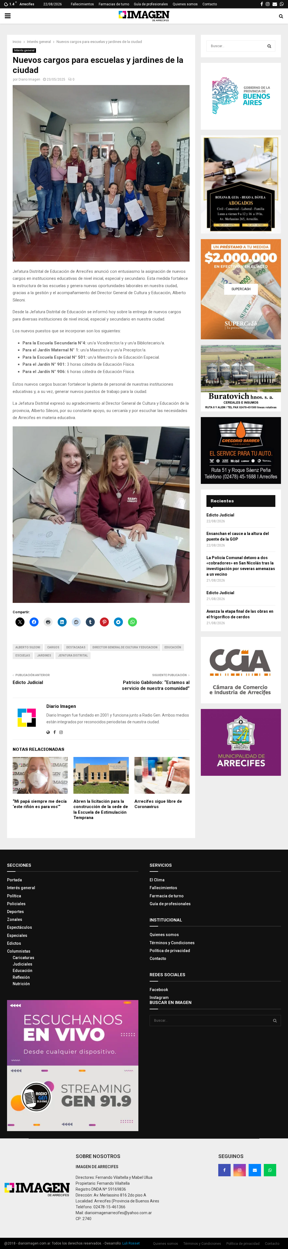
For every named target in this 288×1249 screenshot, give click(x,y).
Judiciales (22, 964)
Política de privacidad (170, 950)
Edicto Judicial (28, 682)
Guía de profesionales (151, 4)
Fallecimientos (82, 4)
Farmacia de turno (167, 896)
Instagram (159, 997)
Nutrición (21, 984)
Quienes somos (185, 4)
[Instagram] (239, 1170)
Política (14, 896)
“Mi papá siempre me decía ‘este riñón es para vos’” (40, 804)
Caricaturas (23, 957)
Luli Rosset (131, 1243)
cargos (53, 647)
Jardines (44, 655)
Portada (14, 880)
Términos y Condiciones (172, 943)
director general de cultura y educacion (125, 647)
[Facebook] (224, 1170)
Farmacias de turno (114, 4)
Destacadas (76, 647)
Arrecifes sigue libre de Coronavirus (158, 804)
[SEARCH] (269, 46)
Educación (173, 647)
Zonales (14, 919)
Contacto (209, 4)
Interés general (24, 50)
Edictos (14, 943)
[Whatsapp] (270, 1170)
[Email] (255, 1170)
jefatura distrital (73, 655)
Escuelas (22, 655)
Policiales (16, 904)
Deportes (15, 911)
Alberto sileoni (27, 647)
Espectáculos (19, 927)
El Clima (157, 880)
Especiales (17, 935)
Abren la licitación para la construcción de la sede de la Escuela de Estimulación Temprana (100, 809)
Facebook (159, 989)
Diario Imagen (29, 79)
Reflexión (21, 977)
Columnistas (18, 951)
